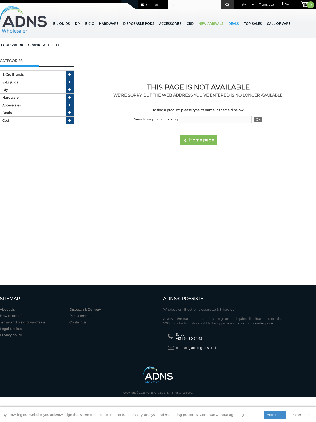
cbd (5, 120)
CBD (190, 23)
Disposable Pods (138, 23)
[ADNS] (23, 19)
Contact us (154, 5)
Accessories (170, 23)
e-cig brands (13, 74)
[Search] (227, 4)
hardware (10, 97)
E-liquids (61, 23)
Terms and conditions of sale (22, 322)
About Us (7, 309)
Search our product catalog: (156, 119)
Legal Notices (11, 329)
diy (5, 90)
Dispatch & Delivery (85, 309)
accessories (11, 105)
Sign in (290, 4)
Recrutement (80, 316)
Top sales (253, 23)
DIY (77, 23)
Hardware (108, 23)
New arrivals (210, 23)
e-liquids (10, 82)
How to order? (11, 316)
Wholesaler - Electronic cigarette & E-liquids (198, 309)
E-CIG (89, 23)
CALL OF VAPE (278, 23)
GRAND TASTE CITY (43, 45)
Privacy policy (11, 335)
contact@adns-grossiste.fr (196, 348)
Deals (233, 23)
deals (7, 113)
